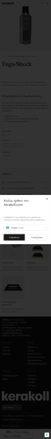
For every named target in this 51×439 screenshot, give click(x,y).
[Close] (47, 198)
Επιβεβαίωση (14, 237)
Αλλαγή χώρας (36, 237)
